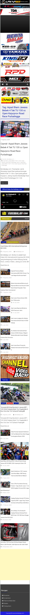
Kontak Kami (7, 598)
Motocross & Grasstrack (13, 242)
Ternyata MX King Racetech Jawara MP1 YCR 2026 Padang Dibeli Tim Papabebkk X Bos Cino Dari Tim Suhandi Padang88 (14, 409)
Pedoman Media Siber (9, 600)
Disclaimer (6, 595)
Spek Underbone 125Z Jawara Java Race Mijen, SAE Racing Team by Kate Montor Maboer (19, 473)
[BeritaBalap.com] (3, 84)
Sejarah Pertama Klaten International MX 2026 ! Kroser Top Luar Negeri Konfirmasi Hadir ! (20, 273)
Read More (4, 265)
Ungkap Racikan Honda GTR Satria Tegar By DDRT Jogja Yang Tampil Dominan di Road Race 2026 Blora (20, 500)
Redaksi (6, 603)
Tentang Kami (7, 606)
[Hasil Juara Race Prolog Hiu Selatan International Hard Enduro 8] (5, 346)
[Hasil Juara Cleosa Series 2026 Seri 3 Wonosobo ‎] (5, 299)
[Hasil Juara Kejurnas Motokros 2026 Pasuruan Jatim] (5, 309)
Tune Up (16, 403)
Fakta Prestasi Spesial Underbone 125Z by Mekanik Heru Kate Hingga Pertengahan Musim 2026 (20, 434)
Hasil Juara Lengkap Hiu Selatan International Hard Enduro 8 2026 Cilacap (19, 320)
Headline (3, 134)
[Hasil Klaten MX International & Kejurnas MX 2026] (15, 233)
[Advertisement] (15, 24)
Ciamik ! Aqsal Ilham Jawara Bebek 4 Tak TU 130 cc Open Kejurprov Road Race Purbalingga (13, 164)
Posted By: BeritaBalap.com (8, 159)
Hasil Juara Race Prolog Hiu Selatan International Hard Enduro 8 (20, 348)
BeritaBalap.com (19, 251)
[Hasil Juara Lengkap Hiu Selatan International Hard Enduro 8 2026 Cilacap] (5, 319)
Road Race (9, 134)
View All (27, 218)
